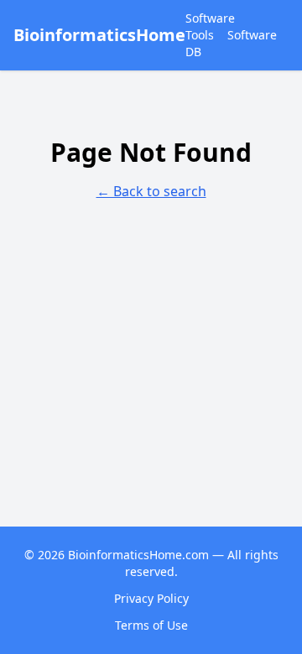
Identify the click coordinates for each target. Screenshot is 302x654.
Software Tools (210, 26)
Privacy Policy (151, 598)
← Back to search (151, 191)
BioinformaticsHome (99, 34)
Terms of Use (151, 625)
